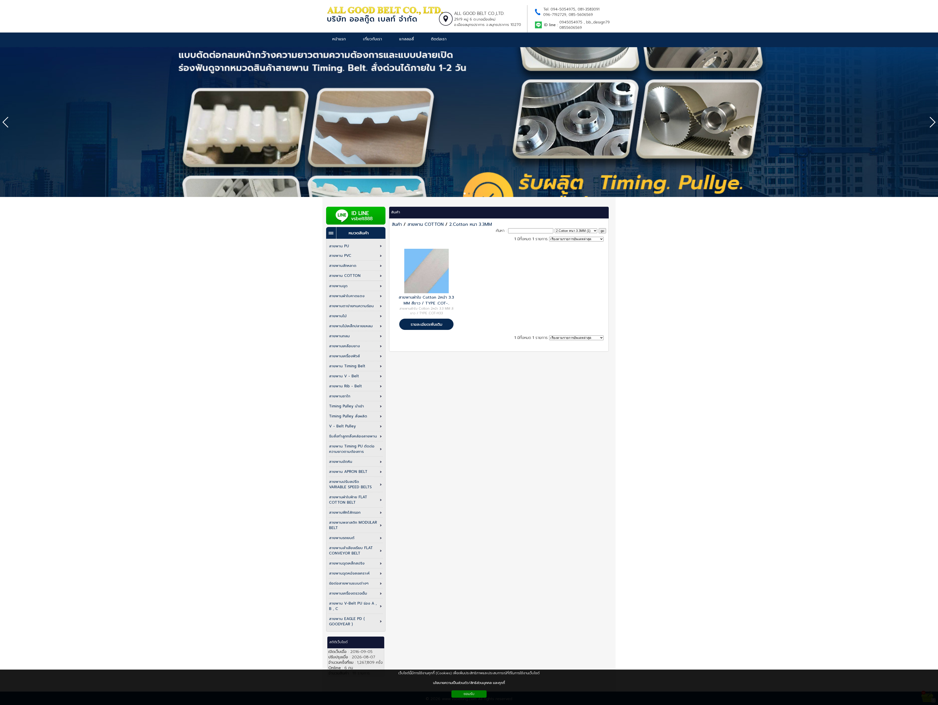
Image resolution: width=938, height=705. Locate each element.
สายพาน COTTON (425, 224)
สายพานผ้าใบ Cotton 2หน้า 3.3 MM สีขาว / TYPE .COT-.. (426, 300)
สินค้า (395, 212)
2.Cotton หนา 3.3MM (470, 224)
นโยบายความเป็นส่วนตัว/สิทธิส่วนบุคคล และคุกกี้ (469, 682)
